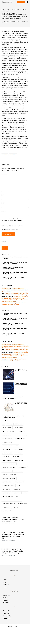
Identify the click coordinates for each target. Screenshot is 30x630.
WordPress (13, 154)
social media (18, 500)
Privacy (19, 485)
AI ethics (9, 424)
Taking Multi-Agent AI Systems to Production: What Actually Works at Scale (15, 262)
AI (3, 424)
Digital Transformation (9, 463)
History (5, 154)
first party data (7, 471)
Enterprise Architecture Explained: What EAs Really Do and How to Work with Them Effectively (15, 290)
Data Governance (18, 449)
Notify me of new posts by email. (10, 229)
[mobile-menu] (27, 2)
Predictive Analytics (8, 485)
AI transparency (7, 427)
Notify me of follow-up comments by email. (13, 225)
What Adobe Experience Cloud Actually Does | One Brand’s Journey (15, 273)
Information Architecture (9, 474)
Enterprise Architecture (9, 467)
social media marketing (9, 503)
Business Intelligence (8, 434)
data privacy (18, 453)
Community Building (20, 438)
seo (17, 496)
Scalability (16, 492)
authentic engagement (9, 431)
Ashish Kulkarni (5, 21)
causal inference (7, 438)
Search (4, 241)
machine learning (7, 482)
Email (3, 203)
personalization (19, 482)
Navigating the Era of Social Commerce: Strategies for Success (13, 278)
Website (3, 211)
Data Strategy (16, 456)
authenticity (21, 431)
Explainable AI (22, 467)
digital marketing (7, 460)
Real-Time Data (6, 489)
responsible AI (6, 492)
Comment (4, 174)
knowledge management (9, 478)
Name (3, 195)
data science (6, 456)
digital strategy (19, 460)
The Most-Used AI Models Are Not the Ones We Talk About (15, 257)
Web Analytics (6, 507)
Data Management (7, 453)
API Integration (19, 427)
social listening (7, 500)
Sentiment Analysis (8, 496)
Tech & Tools (24, 21)
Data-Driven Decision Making (10, 445)
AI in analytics (18, 424)
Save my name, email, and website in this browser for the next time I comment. (13, 219)
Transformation (22, 503)
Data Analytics (7, 449)
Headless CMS (18, 471)
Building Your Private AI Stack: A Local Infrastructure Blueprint (13, 268)
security (25, 492)
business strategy (22, 434)
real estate (17, 489)
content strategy (7, 442)
